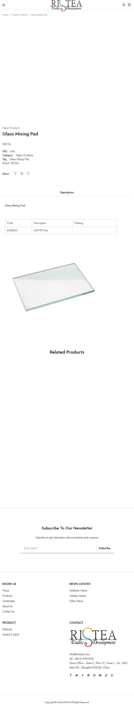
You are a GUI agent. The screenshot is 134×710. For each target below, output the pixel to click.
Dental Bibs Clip (11, 416)
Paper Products (19, 14)
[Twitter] (77, 676)
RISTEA (15, 163)
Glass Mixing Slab (55, 416)
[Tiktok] (106, 676)
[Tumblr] (82, 676)
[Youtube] (100, 676)
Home (5, 14)
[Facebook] (71, 675)
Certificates (8, 601)
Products (7, 596)
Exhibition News (78, 590)
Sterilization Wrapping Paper (106, 477)
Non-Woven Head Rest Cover (106, 416)
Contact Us (8, 611)
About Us (7, 606)
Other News (76, 601)
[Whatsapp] (112, 676)
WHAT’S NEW (10, 635)
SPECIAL (7, 629)
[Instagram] (94, 676)
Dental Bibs (9, 477)
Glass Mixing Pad (19, 159)
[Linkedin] (88, 676)
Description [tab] (67, 192)
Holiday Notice (77, 596)
